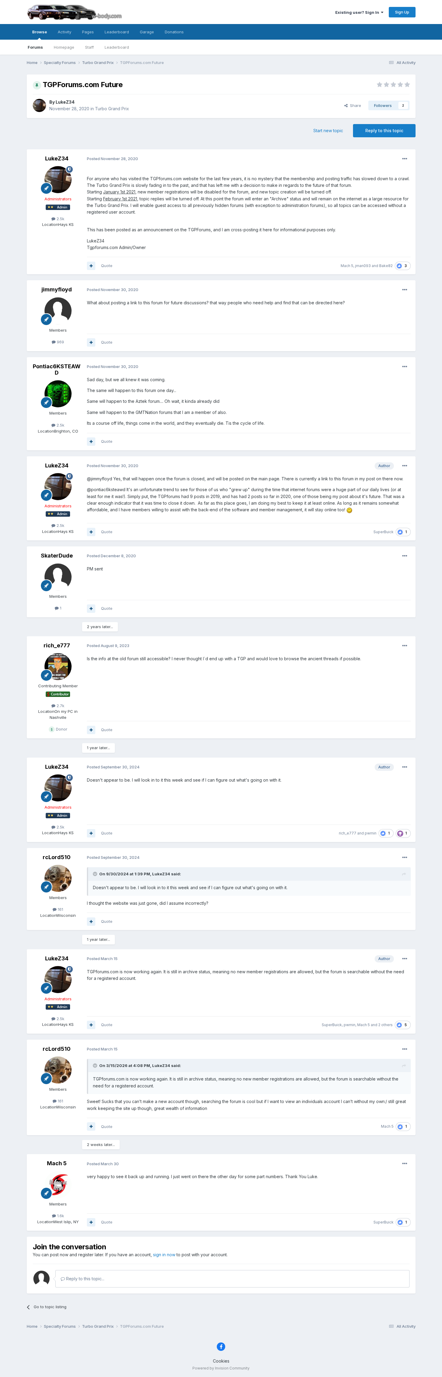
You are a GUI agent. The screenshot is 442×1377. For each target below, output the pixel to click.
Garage (147, 31)
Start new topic (328, 130)
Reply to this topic (384, 130)
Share (354, 105)
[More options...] (405, 159)
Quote (106, 265)
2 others (385, 1025)
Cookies (221, 1360)
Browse (39, 31)
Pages (88, 31)
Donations (174, 31)
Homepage (64, 47)
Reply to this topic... (84, 1278)
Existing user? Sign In (358, 12)
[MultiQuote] (91, 266)
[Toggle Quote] (95, 873)
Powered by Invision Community (221, 1368)
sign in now (164, 1254)
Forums (35, 47)
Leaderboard (117, 47)
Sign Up (402, 12)
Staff (89, 47)
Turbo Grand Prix (112, 108)
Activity (64, 31)
